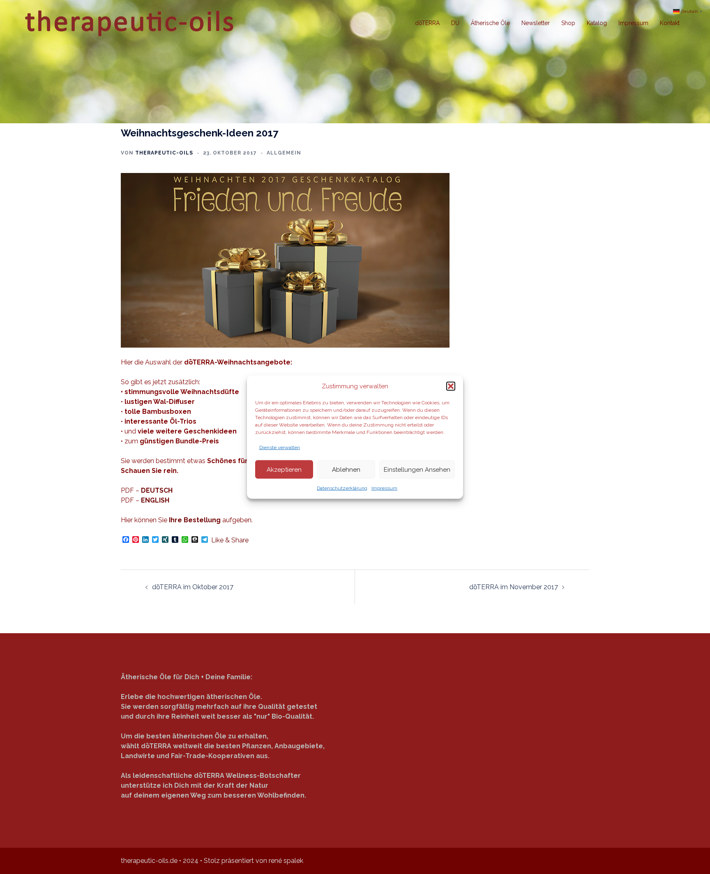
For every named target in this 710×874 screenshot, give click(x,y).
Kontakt (670, 23)
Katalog (597, 23)
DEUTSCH (157, 490)
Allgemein (284, 153)
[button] (451, 386)
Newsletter (535, 23)
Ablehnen (346, 469)
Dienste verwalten (279, 447)
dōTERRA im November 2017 (513, 587)
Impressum (384, 488)
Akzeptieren (284, 469)
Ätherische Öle (490, 23)
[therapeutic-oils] (131, 22)
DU (455, 23)
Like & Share (230, 540)
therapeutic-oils (164, 153)
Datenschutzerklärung (342, 488)
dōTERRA (427, 23)
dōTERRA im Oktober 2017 (192, 587)
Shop (568, 23)
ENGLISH (155, 500)
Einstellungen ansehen (417, 469)
